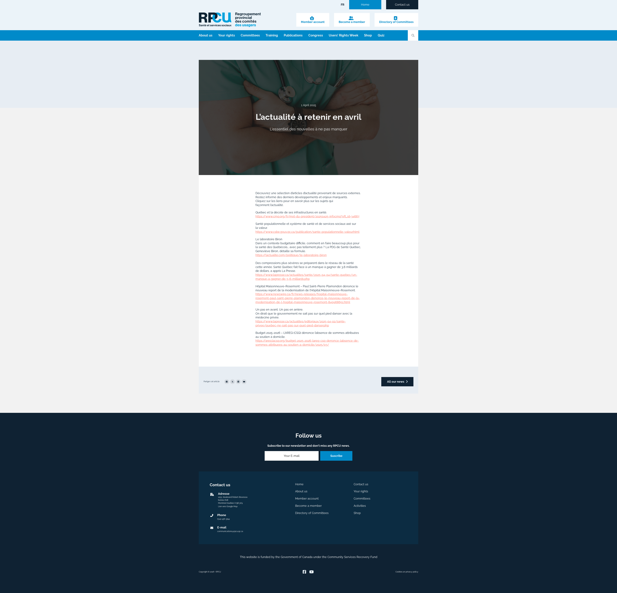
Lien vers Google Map (227, 506)
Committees (250, 35)
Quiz (381, 35)
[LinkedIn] (238, 381)
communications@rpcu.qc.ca (230, 531)
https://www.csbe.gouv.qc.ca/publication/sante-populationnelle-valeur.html (307, 231)
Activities (360, 505)
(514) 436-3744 (223, 519)
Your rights (226, 35)
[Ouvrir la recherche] (413, 35)
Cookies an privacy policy (406, 572)
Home (365, 4)
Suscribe (336, 455)
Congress (315, 35)
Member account (313, 22)
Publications (293, 35)
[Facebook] (226, 381)
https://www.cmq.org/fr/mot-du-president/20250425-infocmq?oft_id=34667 (307, 216)
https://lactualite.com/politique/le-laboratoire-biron (291, 255)
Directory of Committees (396, 22)
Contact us (402, 4)
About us (205, 35)
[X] (232, 381)
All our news (395, 381)
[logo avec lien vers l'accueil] (230, 20)
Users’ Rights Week (343, 35)
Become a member (352, 22)
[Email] (244, 381)
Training (272, 35)
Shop (368, 35)
